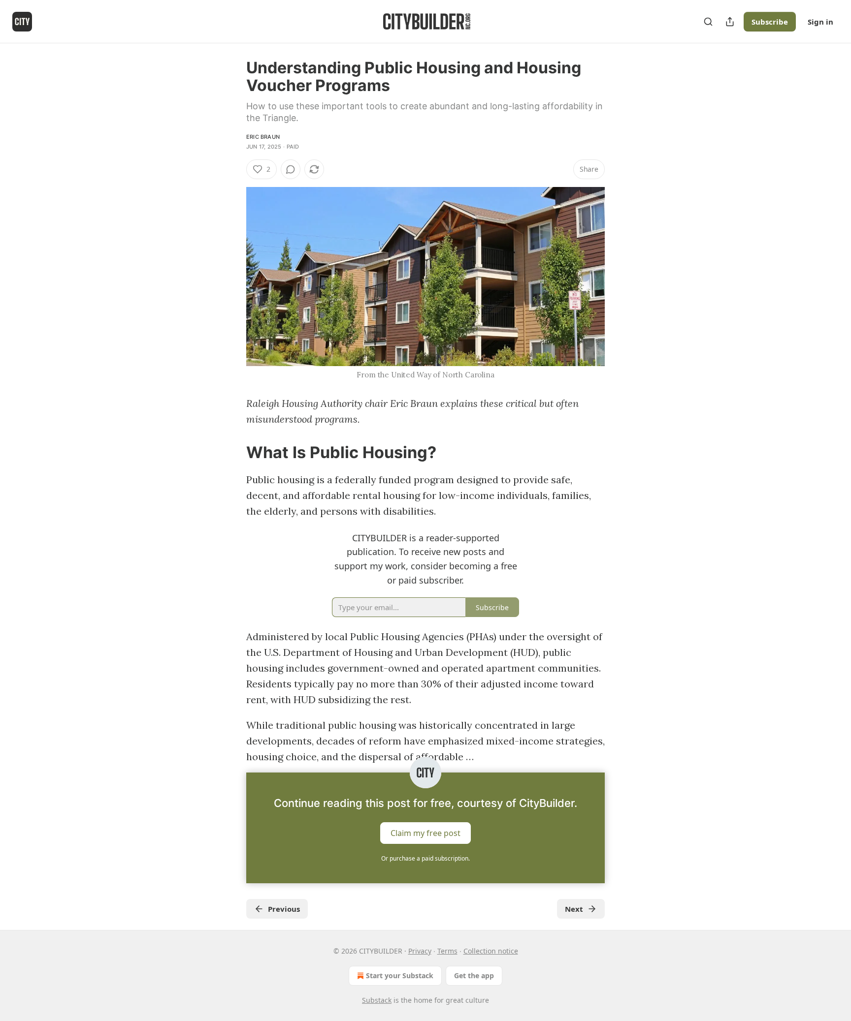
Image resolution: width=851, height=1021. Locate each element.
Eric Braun (263, 136)
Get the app (474, 975)
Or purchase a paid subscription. (425, 858)
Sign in (820, 22)
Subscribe (770, 22)
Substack (377, 1000)
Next (574, 909)
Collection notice (490, 951)
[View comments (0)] (290, 169)
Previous (284, 909)
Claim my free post (425, 833)
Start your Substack (399, 975)
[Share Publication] (730, 21)
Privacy (419, 951)
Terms (447, 951)
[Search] (708, 21)
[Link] (232, 452)
